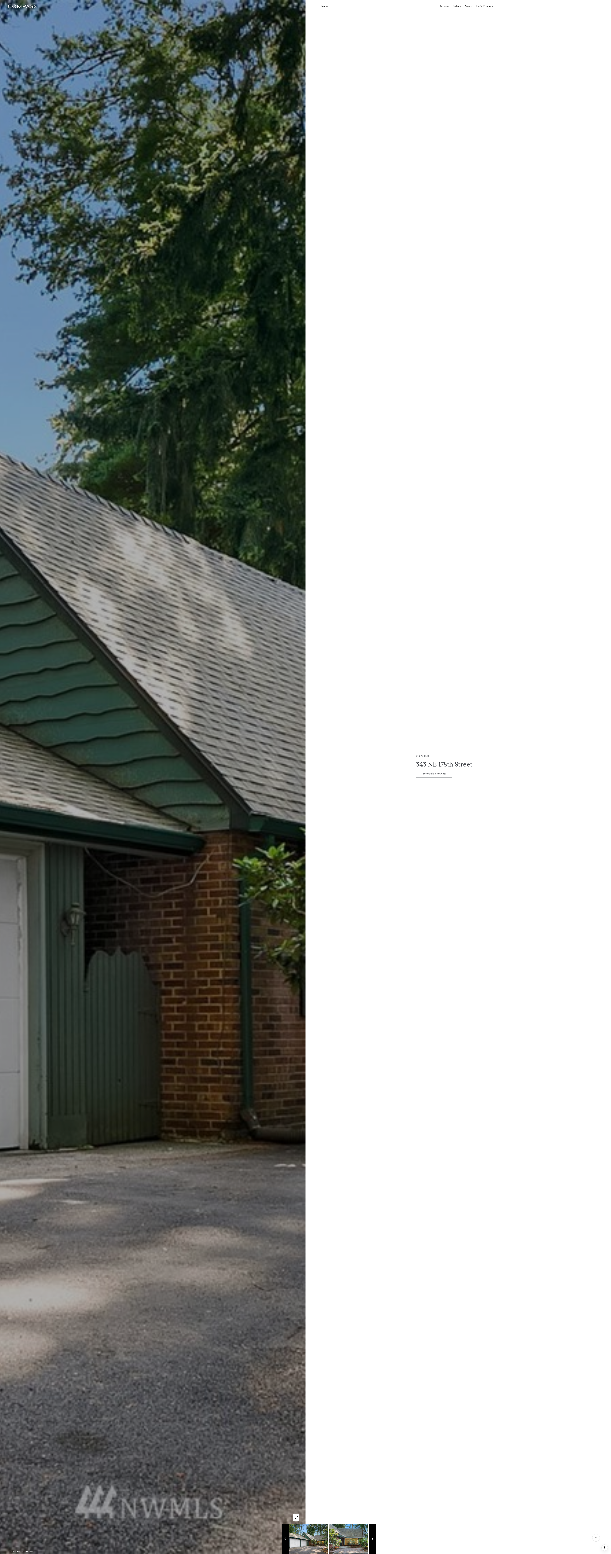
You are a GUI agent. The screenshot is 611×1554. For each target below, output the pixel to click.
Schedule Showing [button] (434, 773)
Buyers (469, 6)
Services (444, 6)
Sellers (457, 6)
